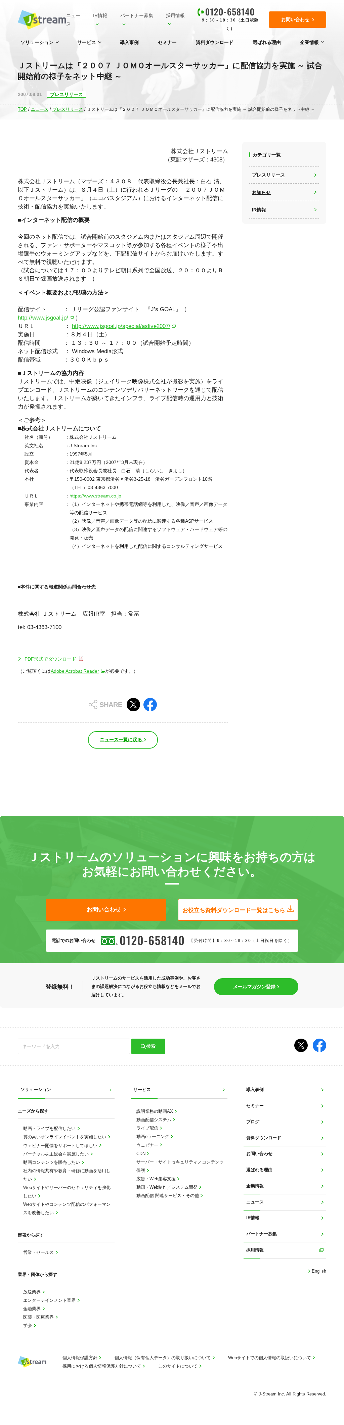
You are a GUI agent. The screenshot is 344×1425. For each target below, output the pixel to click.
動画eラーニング (153, 1136)
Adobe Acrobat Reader (75, 671)
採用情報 (175, 15)
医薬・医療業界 (39, 1317)
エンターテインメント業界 (50, 1300)
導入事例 (129, 42)
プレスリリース (67, 109)
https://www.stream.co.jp (95, 495)
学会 (28, 1325)
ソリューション (36, 42)
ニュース (73, 20)
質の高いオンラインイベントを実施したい (65, 1137)
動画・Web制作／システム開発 (167, 1187)
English (318, 1271)
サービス (86, 42)
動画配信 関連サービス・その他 (168, 1195)
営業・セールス (39, 1252)
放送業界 (32, 1292)
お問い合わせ (259, 1153)
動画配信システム (154, 1120)
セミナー (167, 42)
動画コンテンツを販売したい (52, 1162)
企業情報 (309, 42)
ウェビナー (148, 1145)
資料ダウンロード (214, 42)
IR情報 (100, 15)
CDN (141, 1153)
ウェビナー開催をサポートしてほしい (61, 1145)
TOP (22, 109)
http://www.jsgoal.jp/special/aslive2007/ (121, 326)
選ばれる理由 (267, 42)
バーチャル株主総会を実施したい (56, 1154)
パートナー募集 (136, 15)
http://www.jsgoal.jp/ (43, 318)
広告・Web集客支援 (156, 1179)
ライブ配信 (148, 1128)
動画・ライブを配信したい (50, 1128)
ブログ (252, 1122)
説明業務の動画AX (155, 1111)
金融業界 (32, 1309)
